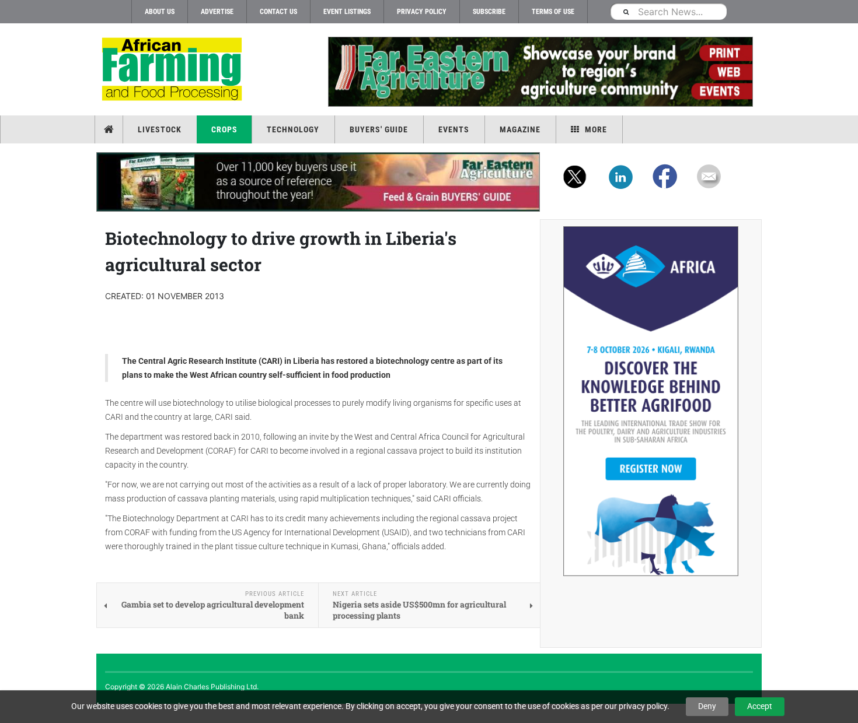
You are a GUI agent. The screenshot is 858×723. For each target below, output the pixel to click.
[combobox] (668, 11)
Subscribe (489, 12)
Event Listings (347, 12)
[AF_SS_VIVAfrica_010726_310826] (651, 401)
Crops (224, 129)
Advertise (217, 12)
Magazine (520, 129)
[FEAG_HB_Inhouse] (318, 182)
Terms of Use (553, 12)
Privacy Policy (422, 12)
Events (453, 129)
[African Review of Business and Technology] (173, 70)
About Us (160, 12)
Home (110, 129)
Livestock (160, 129)
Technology (293, 129)
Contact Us (278, 12)
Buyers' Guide (379, 129)
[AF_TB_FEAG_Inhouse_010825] (540, 72)
